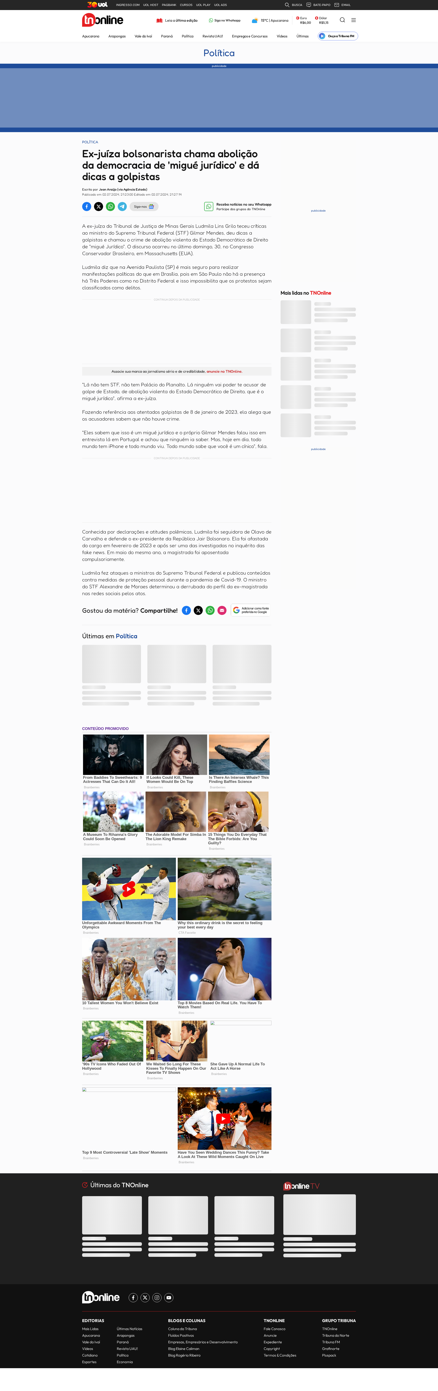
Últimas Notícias (129, 1328)
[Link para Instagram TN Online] (157, 1297)
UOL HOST (150, 5)
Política (187, 36)
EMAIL (346, 5)
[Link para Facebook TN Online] (133, 1297)
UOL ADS (220, 5)
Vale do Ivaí (143, 36)
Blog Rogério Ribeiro (184, 1355)
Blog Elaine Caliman (183, 1348)
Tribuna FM (331, 1342)
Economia (125, 1362)
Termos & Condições (280, 1355)
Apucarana (90, 36)
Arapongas (116, 36)
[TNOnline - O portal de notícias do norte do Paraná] (102, 20)
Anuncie (270, 1335)
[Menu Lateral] (353, 20)
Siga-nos (140, 206)
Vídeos (282, 36)
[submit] (342, 20)
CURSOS (186, 5)
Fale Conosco (274, 1328)
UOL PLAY (203, 5)
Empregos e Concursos (250, 36)
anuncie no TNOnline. (224, 371)
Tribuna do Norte (335, 1335)
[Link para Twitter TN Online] (145, 1297)
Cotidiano (90, 1355)
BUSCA (297, 5)
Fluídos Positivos (181, 1335)
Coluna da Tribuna (182, 1328)
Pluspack (329, 1355)
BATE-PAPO (321, 5)
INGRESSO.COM (128, 5)
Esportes (89, 1362)
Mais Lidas (90, 1328)
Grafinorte (330, 1348)
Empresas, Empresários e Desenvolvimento (203, 1342)
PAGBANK (169, 5)
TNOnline (329, 1328)
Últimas (303, 36)
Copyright (272, 1348)
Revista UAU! (213, 36)
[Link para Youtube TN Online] (168, 1297)
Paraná (166, 36)
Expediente (273, 1342)
